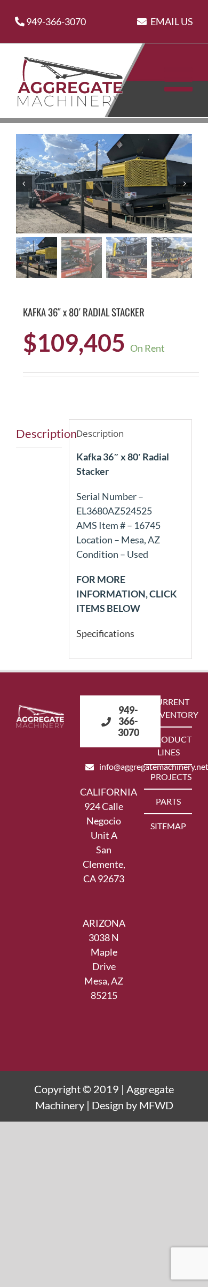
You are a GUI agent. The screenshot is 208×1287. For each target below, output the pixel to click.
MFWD (156, 1105)
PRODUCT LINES (168, 745)
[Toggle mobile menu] (180, 79)
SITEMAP (168, 826)
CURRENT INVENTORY (168, 708)
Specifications (105, 633)
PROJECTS (168, 776)
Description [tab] (39, 433)
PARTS (168, 801)
